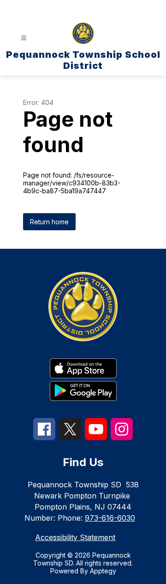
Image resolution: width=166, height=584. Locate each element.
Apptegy (103, 571)
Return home (49, 222)
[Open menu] (23, 38)
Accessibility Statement (75, 537)
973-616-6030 (110, 518)
